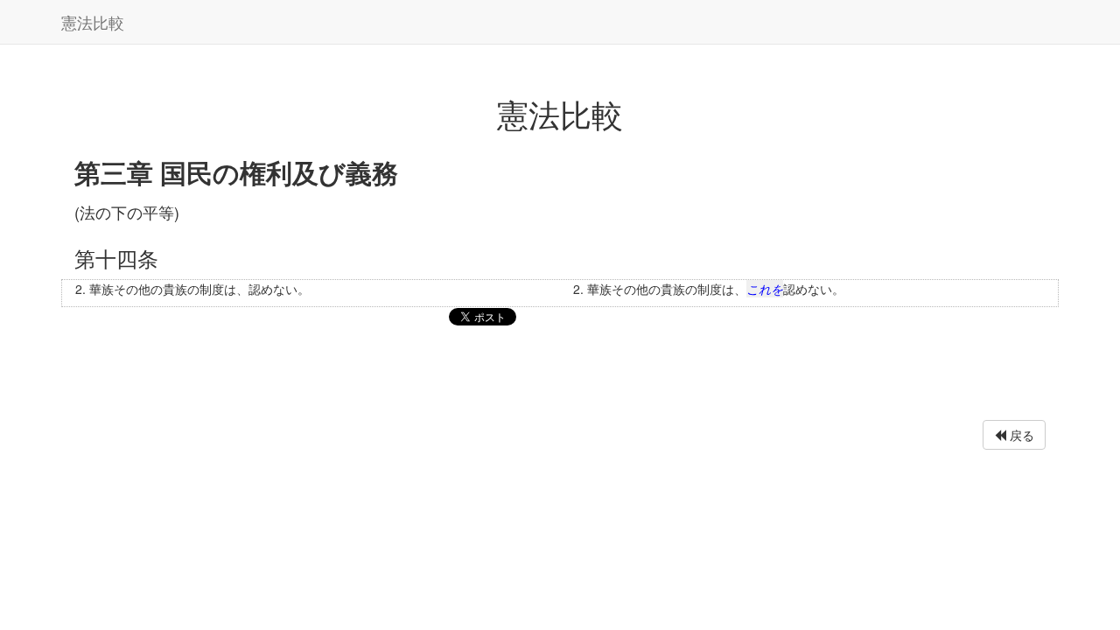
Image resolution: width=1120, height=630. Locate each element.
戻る (1020, 435)
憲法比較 (92, 21)
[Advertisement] (560, 377)
